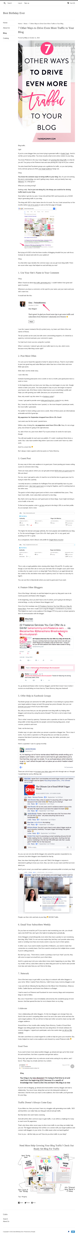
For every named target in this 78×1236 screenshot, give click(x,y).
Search (5, 1219)
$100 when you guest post (63, 471)
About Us (6, 28)
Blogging (24, 1196)
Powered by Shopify (29, 1231)
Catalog (6, 38)
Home (5, 23)
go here (42, 505)
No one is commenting (25, 179)
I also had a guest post (36, 486)
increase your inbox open (43, 771)
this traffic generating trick (42, 283)
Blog (5, 33)
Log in (20, 3)
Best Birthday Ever (14, 13)
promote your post (24, 706)
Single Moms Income (56, 540)
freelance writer (48, 396)
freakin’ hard (65, 153)
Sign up (26, 3)
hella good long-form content (50, 400)
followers (21, 181)
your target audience (45, 169)
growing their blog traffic (59, 160)
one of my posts (33, 205)
